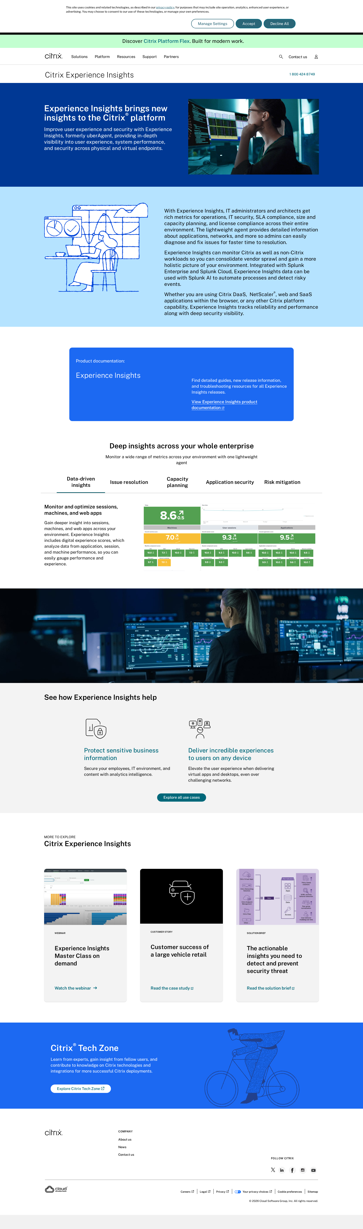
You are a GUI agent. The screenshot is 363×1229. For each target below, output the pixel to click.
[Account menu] (316, 57)
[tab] (81, 481)
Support (149, 56)
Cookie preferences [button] (290, 1191)
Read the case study (170, 988)
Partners (171, 56)
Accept (248, 23)
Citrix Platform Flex (167, 41)
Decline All (279, 23)
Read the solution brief (269, 988)
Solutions (79, 56)
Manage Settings (212, 23)
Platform (102, 56)
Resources (126, 56)
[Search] (281, 57)
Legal (203, 1191)
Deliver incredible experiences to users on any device (231, 754)
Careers (186, 1191)
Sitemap (313, 1191)
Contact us (298, 57)
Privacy (220, 1191)
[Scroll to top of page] (352, 1217)
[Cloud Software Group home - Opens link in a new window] (56, 1191)
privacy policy (165, 7)
